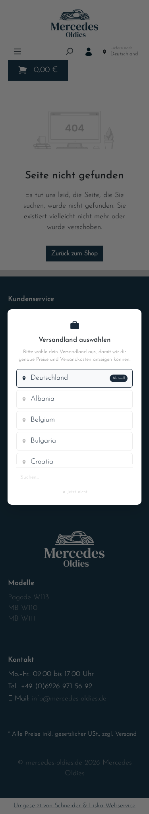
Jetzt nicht (74, 491)
